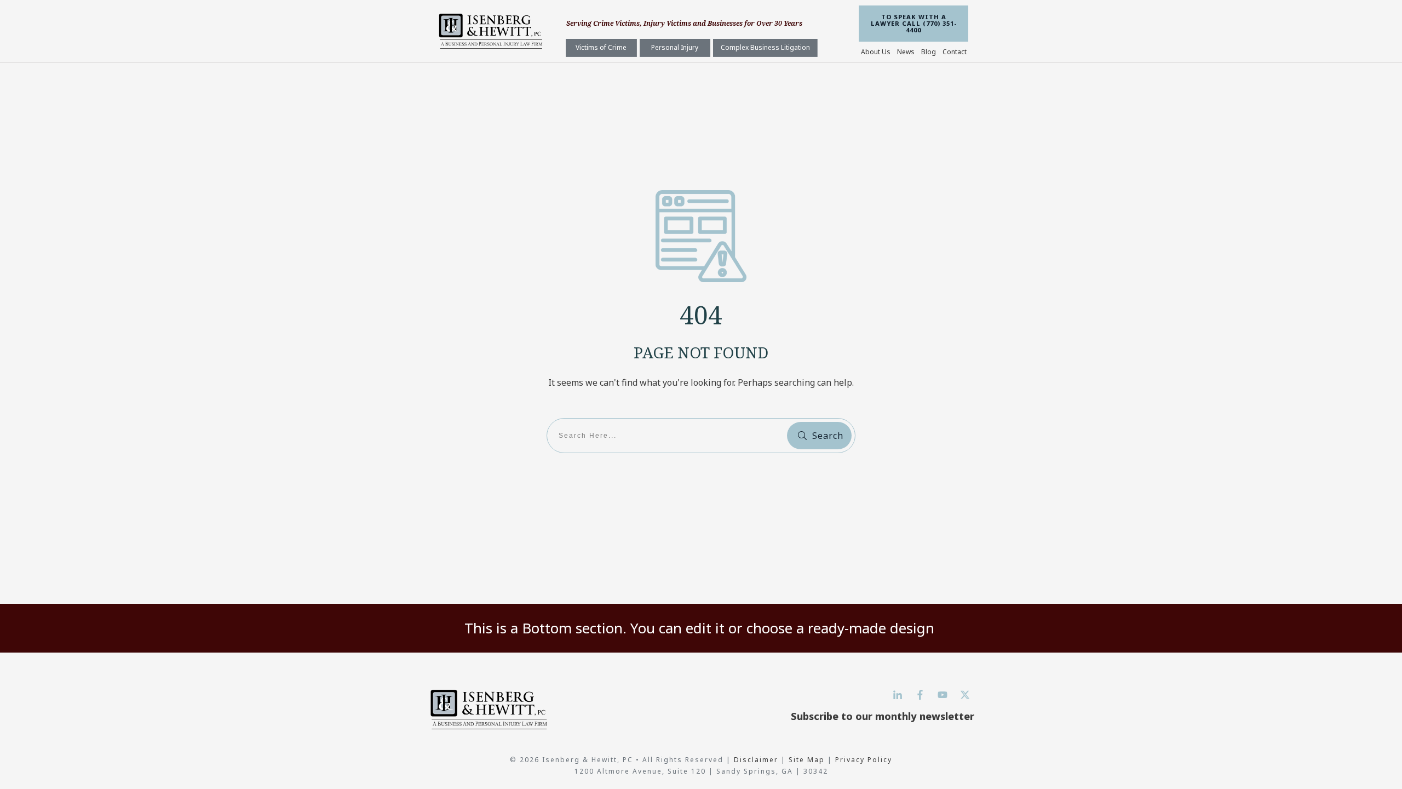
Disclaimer (757, 759)
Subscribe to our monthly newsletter (882, 716)
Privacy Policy (863, 759)
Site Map (807, 759)
